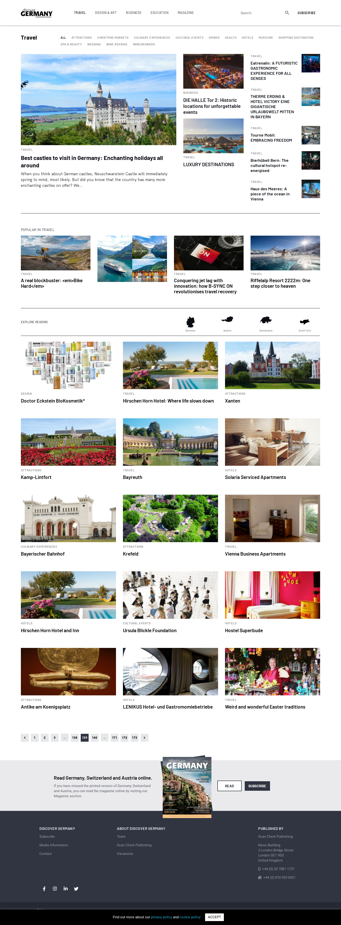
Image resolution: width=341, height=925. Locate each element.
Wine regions (117, 44)
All (63, 37)
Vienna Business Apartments (255, 553)
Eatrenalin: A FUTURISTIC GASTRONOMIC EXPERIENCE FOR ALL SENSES (274, 70)
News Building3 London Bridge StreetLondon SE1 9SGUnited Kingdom (275, 852)
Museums (266, 37)
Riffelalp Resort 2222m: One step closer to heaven (280, 283)
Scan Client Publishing (134, 845)
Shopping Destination (296, 37)
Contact (45, 854)
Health (230, 37)
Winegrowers (144, 44)
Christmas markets (113, 37)
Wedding (94, 44)
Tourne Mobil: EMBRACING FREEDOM (271, 137)
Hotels (247, 37)
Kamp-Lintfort (36, 477)
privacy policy (161, 917)
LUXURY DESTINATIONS (208, 164)
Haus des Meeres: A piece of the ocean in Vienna (270, 193)
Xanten (232, 400)
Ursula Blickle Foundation (150, 630)
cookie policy (190, 917)
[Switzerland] (265, 322)
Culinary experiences (152, 37)
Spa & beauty (71, 44)
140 (94, 737)
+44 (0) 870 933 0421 (279, 877)
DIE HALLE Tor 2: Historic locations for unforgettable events (212, 106)
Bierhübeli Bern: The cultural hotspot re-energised (270, 165)
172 (124, 737)
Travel (26, 149)
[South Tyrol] (305, 322)
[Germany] (190, 322)
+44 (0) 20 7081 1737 (278, 869)
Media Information (53, 845)
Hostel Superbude (244, 630)
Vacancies (125, 854)
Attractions (81, 37)
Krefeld (130, 553)
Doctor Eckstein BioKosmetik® (53, 400)
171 (114, 737)
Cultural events (190, 37)
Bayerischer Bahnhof (43, 553)
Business (190, 92)
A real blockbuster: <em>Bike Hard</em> (52, 283)
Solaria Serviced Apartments (255, 477)
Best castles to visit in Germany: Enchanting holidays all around (92, 161)
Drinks (214, 37)
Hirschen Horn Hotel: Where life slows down (168, 400)
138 (74, 737)
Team (121, 836)
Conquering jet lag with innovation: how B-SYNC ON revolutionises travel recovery (205, 285)
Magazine (186, 13)
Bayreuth (132, 477)
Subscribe (306, 13)
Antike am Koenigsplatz (46, 706)
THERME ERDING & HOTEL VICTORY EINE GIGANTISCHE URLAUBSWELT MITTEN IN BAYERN (272, 106)
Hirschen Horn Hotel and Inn (50, 630)
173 (134, 737)
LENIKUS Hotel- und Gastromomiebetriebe (168, 706)
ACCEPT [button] (214, 917)
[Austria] (227, 322)
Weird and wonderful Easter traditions (265, 706)
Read (229, 786)
